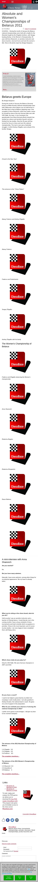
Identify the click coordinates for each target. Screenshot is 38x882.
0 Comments (32, 29)
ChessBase (12, 827)
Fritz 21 (6, 74)
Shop (4, 1)
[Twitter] (12, 820)
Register (16, 851)
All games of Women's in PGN (11, 789)
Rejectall (19, 877)
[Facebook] (8, 820)
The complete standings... (10, 756)
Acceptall (30, 877)
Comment (4, 853)
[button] (12, 1)
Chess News (14, 8)
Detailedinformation (8, 877)
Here (29, 869)
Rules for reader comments (9, 843)
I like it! (26, 29)
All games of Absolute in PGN (11, 786)
